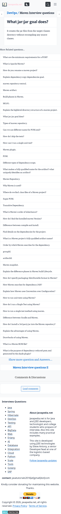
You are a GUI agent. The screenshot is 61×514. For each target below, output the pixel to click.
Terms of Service (38, 505)
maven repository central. (15, 83)
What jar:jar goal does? (13, 116)
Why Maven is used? (12, 185)
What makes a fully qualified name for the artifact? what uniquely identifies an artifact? (28, 171)
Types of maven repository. (15, 123)
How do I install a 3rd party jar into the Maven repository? (29, 324)
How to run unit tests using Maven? (19, 298)
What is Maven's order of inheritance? (20, 212)
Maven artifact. (10, 90)
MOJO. (6, 103)
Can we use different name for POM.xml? (21, 129)
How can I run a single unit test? (17, 143)
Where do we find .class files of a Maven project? (24, 192)
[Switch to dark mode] (27, 4)
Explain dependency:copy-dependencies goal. (23, 77)
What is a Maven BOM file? (15, 344)
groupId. (7, 251)
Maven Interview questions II (30, 367)
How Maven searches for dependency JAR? (22, 284)
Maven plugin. (9, 149)
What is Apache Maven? (14, 63)
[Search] (48, 4)
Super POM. (8, 199)
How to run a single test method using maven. (24, 311)
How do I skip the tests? (13, 136)
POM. (5, 156)
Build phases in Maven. (13, 96)
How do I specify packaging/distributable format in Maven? (30, 278)
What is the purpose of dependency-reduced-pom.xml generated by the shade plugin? (27, 352)
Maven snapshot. (10, 265)
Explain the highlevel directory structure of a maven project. (30, 110)
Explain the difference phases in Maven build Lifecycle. (27, 271)
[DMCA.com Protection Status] (10, 512)
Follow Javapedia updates (43, 460)
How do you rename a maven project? (20, 70)
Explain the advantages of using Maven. (21, 331)
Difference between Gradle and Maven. (20, 317)
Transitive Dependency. (13, 205)
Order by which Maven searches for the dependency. (26, 245)
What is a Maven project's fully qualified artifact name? (28, 238)
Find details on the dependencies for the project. (24, 231)
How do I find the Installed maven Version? (22, 218)
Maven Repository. (11, 179)
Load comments (30, 388)
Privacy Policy (20, 505)
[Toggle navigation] (55, 4)
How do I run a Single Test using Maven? (21, 304)
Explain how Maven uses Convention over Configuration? (29, 291)
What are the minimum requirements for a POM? (25, 57)
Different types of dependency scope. (19, 162)
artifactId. (7, 258)
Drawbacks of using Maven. (15, 337)
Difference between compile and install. (21, 225)
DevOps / (13, 13)
